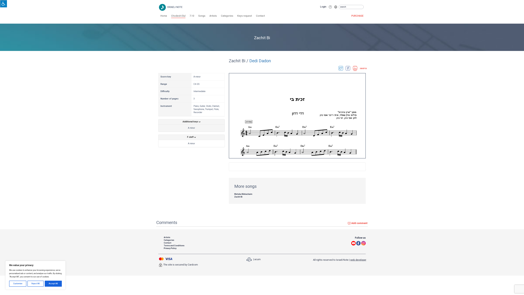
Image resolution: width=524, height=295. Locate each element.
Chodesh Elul (178, 16)
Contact (260, 16)
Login (323, 7)
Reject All (36, 283)
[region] (35, 275)
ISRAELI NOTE (174, 7)
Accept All (53, 283)
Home (163, 16)
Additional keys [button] (191, 122)
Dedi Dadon (260, 61)
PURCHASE (357, 16)
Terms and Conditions (174, 245)
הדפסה (362, 68)
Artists (213, 16)
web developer (358, 260)
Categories (227, 16)
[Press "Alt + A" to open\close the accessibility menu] (3, 3)
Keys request (244, 16)
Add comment (359, 223)
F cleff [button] (190, 137)
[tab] (191, 121)
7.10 (192, 16)
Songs (201, 16)
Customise (17, 283)
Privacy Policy (170, 248)
